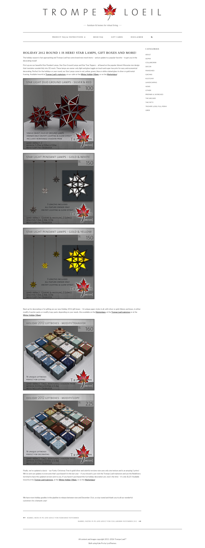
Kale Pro (100, 543)
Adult (148, 54)
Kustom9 (149, 78)
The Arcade (150, 98)
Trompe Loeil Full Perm (156, 106)
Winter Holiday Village (90, 74)
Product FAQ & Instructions (68, 37)
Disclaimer (137, 37)
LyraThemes (111, 543)
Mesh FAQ (98, 37)
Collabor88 (150, 62)
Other (148, 90)
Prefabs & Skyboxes (154, 94)
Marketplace (112, 74)
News (147, 86)
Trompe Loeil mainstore (120, 312)
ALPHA (148, 58)
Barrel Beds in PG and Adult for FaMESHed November (53, 518)
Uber (147, 110)
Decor (148, 66)
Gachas (148, 74)
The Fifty (149, 102)
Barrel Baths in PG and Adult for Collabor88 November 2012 (107, 521)
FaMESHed (149, 70)
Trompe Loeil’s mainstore (56, 74)
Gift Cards (117, 37)
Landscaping (151, 82)
